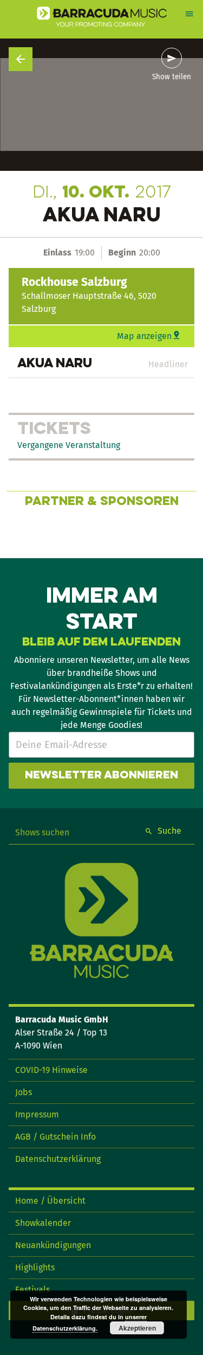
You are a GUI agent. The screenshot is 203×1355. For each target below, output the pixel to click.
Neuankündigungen (53, 1245)
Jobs (23, 1092)
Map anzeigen (144, 336)
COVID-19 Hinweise (51, 1070)
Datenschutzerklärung (58, 1159)
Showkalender (43, 1223)
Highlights (35, 1267)
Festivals (32, 1289)
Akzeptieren (137, 1328)
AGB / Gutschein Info (55, 1137)
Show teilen (171, 77)
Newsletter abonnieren (101, 776)
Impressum (37, 1114)
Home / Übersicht (50, 1201)
